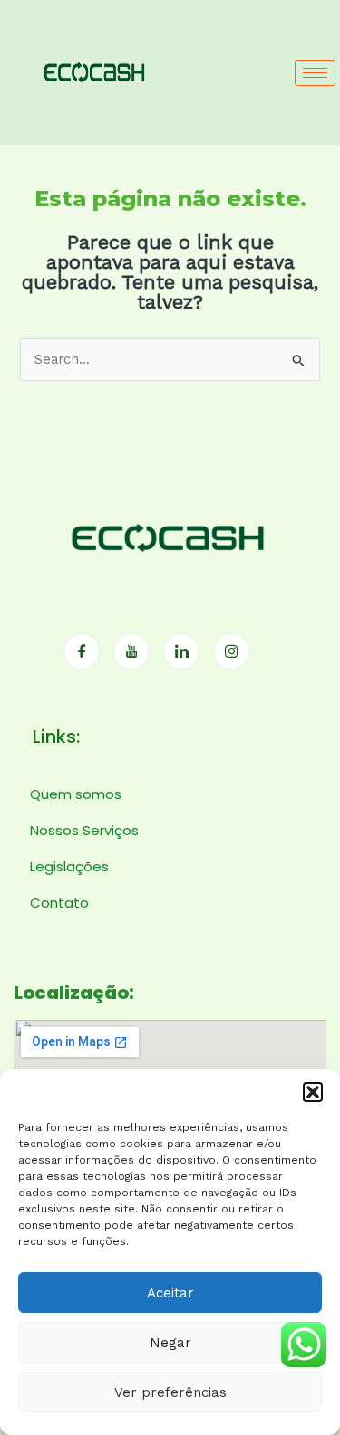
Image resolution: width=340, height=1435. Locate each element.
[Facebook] (81, 651)
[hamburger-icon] (315, 73)
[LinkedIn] (181, 651)
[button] (313, 1092)
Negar (170, 1343)
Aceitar (170, 1293)
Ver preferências (170, 1392)
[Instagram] (231, 651)
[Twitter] (131, 651)
